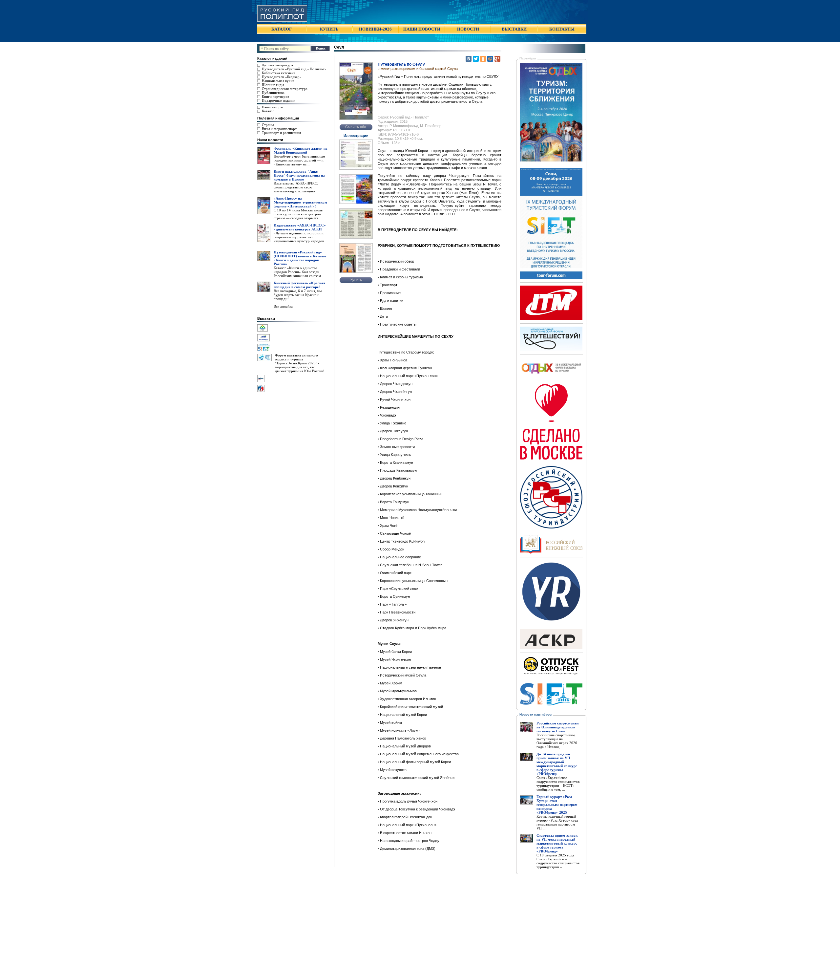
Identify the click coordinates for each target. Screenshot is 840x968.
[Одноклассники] (483, 59)
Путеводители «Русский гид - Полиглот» (294, 69)
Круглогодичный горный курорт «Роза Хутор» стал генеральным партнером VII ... (557, 822)
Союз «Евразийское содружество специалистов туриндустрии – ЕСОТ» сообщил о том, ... (557, 783)
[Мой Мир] (490, 59)
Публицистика (273, 93)
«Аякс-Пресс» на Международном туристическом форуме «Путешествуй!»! (300, 202)
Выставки (266, 318)
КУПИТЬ (329, 29)
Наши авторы (272, 107)
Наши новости (270, 140)
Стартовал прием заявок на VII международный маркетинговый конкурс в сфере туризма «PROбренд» (557, 843)
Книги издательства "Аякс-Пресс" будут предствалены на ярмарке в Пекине (299, 175)
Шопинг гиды (273, 85)
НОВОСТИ (468, 29)
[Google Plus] (497, 59)
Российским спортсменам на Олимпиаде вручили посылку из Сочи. (557, 727)
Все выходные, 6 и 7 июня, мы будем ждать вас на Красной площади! (298, 295)
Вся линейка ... (285, 306)
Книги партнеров (275, 96)
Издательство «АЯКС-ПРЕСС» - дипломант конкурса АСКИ (300, 227)
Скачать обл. (356, 127)
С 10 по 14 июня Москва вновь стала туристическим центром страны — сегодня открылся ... (298, 214)
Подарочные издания (278, 100)
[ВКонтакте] (469, 59)
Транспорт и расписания (281, 133)
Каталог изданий (272, 58)
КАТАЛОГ (281, 29)
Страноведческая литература (284, 89)
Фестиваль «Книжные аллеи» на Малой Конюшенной (300, 150)
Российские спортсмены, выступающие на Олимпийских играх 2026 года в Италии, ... (556, 741)
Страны (268, 125)
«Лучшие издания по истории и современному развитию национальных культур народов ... (299, 239)
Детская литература (277, 65)
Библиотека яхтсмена (278, 73)
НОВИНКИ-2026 (375, 29)
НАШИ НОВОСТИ (421, 29)
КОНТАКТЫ (562, 29)
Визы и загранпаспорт (279, 129)
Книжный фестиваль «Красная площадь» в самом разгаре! (299, 285)
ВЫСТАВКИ (514, 29)
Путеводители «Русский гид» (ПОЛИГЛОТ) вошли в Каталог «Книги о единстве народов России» (300, 258)
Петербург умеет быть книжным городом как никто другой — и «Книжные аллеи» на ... (299, 160)
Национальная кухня (278, 81)
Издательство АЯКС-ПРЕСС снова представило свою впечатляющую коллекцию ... (296, 187)
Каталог (268, 111)
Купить (356, 280)
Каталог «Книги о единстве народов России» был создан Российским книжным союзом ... (299, 272)
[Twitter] (476, 59)
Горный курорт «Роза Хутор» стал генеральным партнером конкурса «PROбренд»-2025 (557, 804)
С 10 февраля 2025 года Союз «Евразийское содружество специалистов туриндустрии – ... (557, 861)
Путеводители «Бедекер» (282, 77)
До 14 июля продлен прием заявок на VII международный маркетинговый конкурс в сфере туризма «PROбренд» (556, 764)
